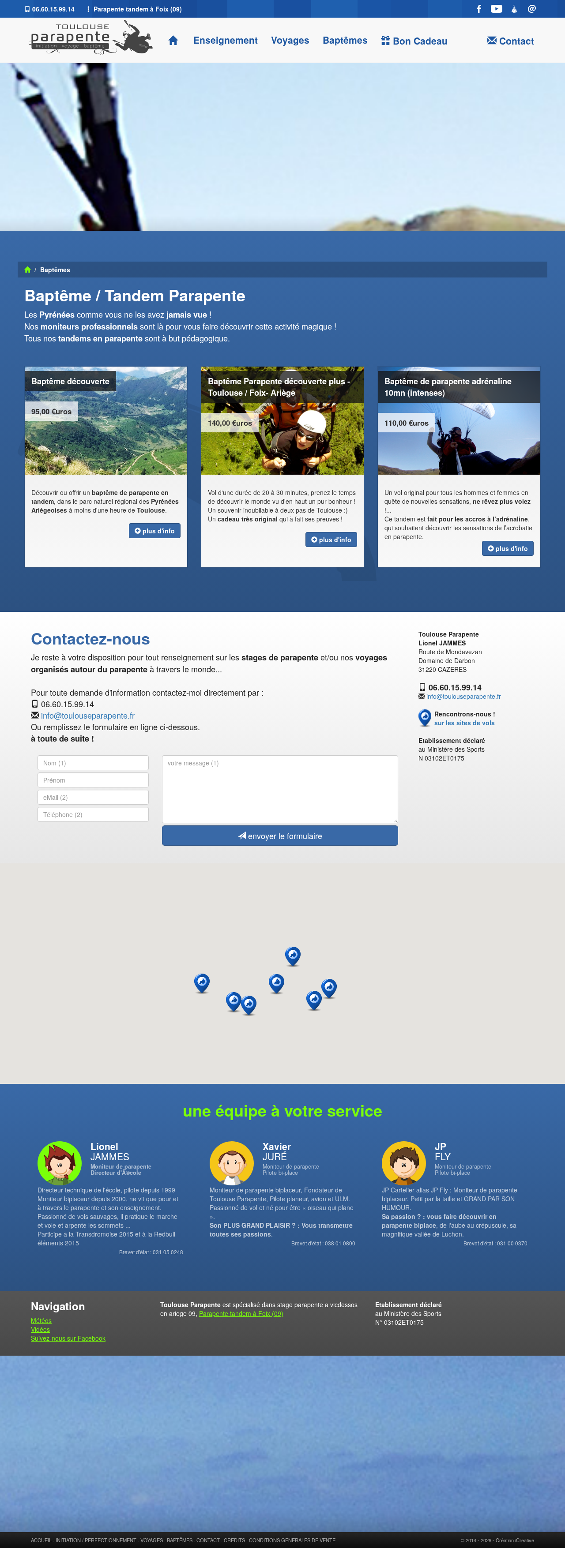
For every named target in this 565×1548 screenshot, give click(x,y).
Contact (515, 40)
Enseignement (224, 39)
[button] (329, 989)
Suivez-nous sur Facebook (68, 1338)
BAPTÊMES (179, 1540)
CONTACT (208, 1540)
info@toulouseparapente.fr (88, 715)
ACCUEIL (41, 1540)
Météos (41, 1320)
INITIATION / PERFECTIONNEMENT (96, 1540)
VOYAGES (151, 1540)
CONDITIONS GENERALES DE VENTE (292, 1540)
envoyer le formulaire (284, 835)
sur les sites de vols (464, 722)
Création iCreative (515, 1540)
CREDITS (234, 1540)
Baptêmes (345, 39)
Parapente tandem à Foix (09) (241, 1313)
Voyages (290, 39)
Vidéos (40, 1329)
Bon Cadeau (419, 40)
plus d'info (158, 530)
